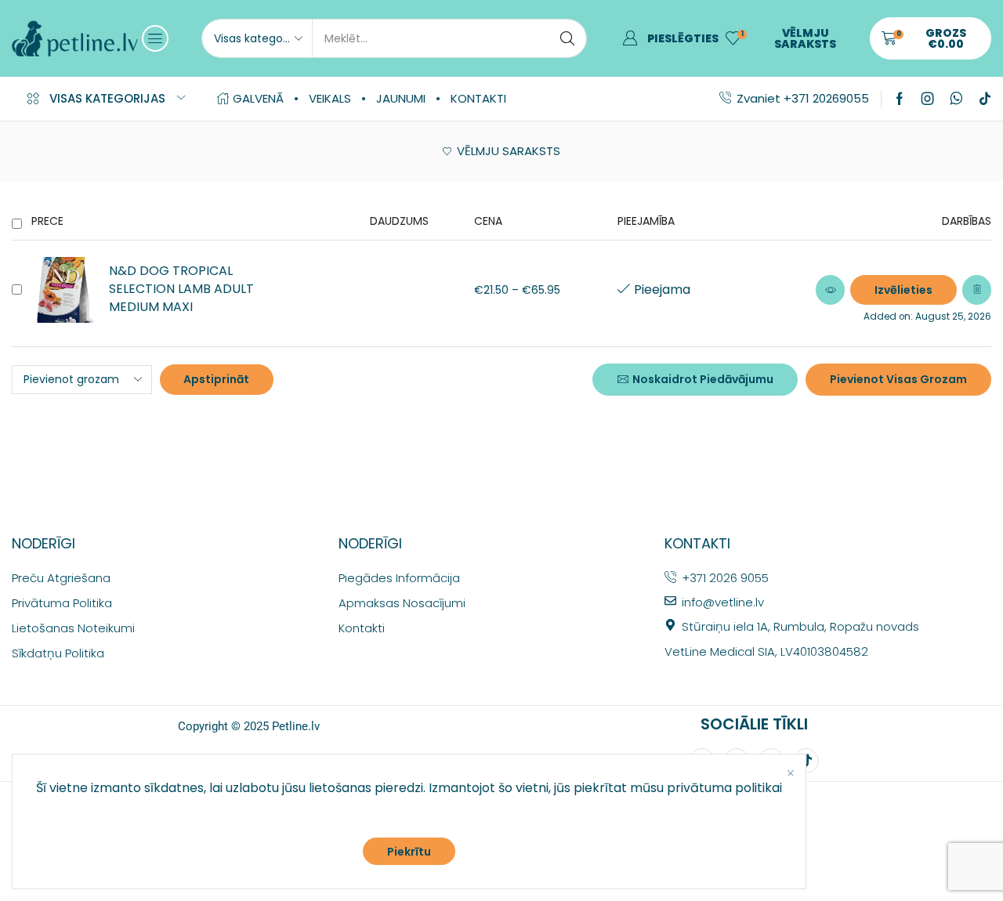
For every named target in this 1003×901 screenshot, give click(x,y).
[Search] (567, 38)
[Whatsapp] (956, 98)
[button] (155, 38)
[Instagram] (928, 98)
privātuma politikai (724, 788)
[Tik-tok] (985, 98)
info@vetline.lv (723, 602)
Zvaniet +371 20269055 (803, 98)
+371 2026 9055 (725, 578)
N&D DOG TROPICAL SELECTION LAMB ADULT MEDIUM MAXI (181, 289)
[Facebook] (899, 98)
